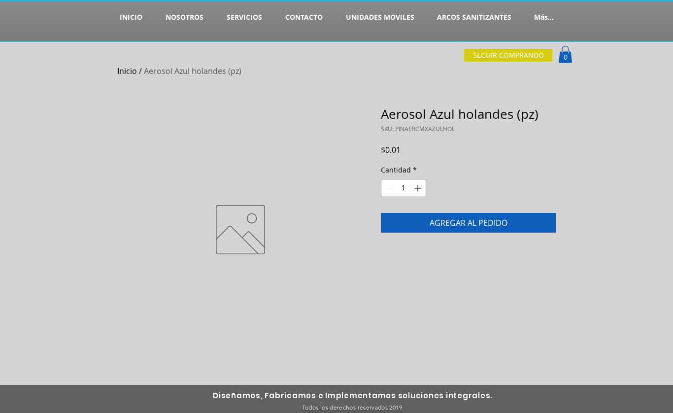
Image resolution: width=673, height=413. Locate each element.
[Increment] (418, 188)
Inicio (127, 71)
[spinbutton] (403, 188)
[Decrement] (388, 188)
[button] (565, 54)
